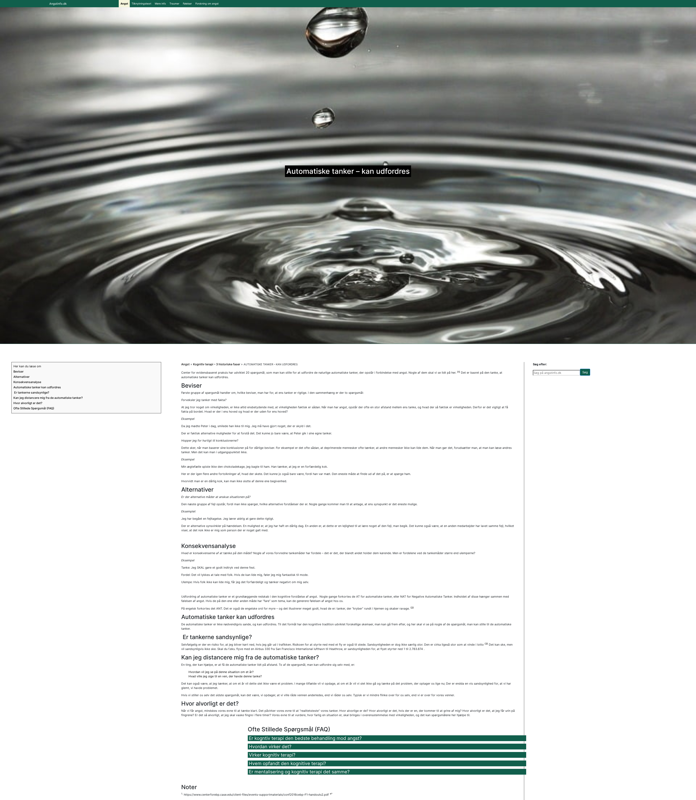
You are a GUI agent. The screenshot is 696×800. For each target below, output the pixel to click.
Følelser (187, 3)
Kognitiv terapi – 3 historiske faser (216, 364)
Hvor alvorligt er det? (27, 403)
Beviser (18, 371)
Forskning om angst (207, 3)
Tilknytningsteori (141, 3)
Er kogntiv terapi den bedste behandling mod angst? (305, 738)
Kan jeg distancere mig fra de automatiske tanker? (48, 398)
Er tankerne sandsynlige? (31, 392)
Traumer (174, 3)
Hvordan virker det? (270, 746)
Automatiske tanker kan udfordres (37, 387)
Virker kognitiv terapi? (272, 755)
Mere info (160, 3)
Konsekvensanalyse (27, 382)
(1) (458, 371)
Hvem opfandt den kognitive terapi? (287, 763)
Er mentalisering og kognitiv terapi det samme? (299, 771)
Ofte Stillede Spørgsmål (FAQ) (33, 408)
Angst (124, 3)
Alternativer (21, 377)
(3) (486, 643)
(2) (412, 607)
